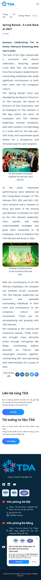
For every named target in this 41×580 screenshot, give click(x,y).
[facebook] (17, 374)
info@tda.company (16, 515)
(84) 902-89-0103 (15, 513)
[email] (27, 374)
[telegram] (32, 374)
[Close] (36, 538)
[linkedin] (22, 374)
